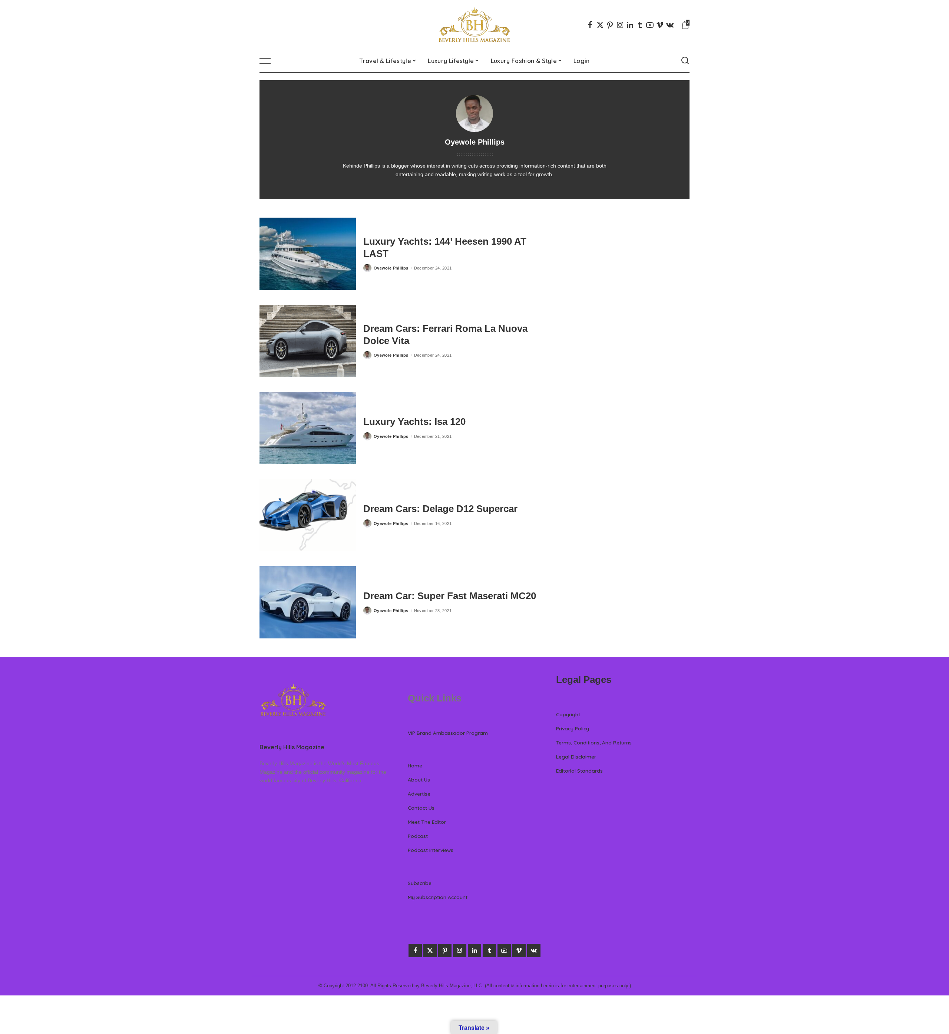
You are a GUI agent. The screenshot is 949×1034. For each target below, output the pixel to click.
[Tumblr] (640, 25)
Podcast (418, 836)
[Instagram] (620, 25)
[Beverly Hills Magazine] (474, 24)
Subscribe (419, 883)
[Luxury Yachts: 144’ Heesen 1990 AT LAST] (307, 254)
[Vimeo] (660, 25)
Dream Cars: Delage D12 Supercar (440, 508)
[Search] (685, 61)
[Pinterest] (610, 25)
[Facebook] (590, 25)
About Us (419, 779)
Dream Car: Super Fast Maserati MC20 (449, 595)
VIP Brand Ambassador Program (448, 733)
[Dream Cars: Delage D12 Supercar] (307, 515)
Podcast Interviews (430, 850)
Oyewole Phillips (391, 268)
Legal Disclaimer (576, 756)
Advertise (419, 793)
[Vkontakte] (670, 25)
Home (415, 765)
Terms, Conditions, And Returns (594, 742)
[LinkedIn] (630, 25)
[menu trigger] (270, 61)
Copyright (568, 714)
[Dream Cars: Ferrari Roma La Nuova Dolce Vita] (307, 341)
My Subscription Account (437, 897)
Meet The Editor (427, 822)
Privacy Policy (572, 728)
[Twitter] (600, 25)
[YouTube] (650, 25)
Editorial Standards (579, 770)
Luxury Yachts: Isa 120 (414, 421)
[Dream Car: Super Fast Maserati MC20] (307, 602)
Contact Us (421, 808)
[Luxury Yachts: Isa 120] (307, 428)
